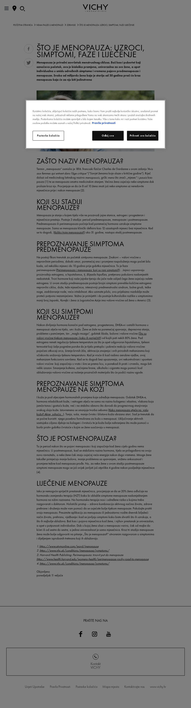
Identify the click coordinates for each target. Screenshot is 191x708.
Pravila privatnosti (104, 123)
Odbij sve (108, 135)
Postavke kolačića (48, 135)
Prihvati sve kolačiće (143, 135)
